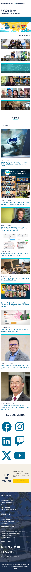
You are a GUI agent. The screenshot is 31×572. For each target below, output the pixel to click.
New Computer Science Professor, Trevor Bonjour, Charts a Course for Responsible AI (15, 367)
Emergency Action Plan (10, 509)
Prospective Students (7, 500)
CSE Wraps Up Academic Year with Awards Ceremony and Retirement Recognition (15, 203)
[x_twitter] (6, 455)
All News (5, 125)
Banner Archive (23, 35)
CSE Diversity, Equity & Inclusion (10, 521)
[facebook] (6, 427)
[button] (2, 27)
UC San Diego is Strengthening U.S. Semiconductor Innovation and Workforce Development (15, 407)
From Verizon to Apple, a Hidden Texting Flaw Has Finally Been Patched (14, 254)
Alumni (3, 505)
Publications (4, 523)
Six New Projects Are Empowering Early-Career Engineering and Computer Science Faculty (15, 304)
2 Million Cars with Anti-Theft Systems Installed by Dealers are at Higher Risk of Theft (14, 164)
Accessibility (14, 566)
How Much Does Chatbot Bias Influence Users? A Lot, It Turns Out (14, 330)
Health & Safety (5, 507)
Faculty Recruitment (6, 519)
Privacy (21, 566)
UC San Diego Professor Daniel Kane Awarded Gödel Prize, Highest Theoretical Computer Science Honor (15, 228)
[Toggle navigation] (15, 19)
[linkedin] (6, 441)
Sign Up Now (21, 481)
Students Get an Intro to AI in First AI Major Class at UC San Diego (15, 279)
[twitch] (19, 441)
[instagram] (19, 427)
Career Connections (6, 502)
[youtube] (19, 455)
